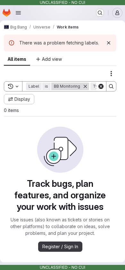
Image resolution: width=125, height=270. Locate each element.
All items (17, 59)
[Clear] (101, 86)
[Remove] (85, 86)
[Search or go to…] (100, 13)
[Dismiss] (109, 43)
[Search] (111, 86)
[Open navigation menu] (18, 13)
